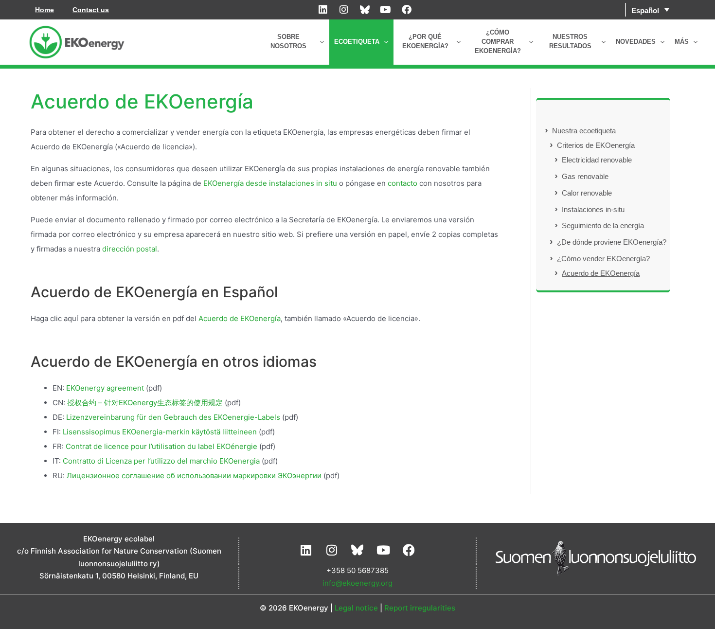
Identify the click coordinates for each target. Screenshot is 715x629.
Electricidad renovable (597, 160)
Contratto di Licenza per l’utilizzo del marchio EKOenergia (161, 461)
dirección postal (129, 248)
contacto (401, 183)
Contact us (90, 10)
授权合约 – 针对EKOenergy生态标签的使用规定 (145, 402)
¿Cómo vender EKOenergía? (603, 258)
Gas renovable (585, 176)
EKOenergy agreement (105, 388)
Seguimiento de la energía (603, 225)
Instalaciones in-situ (593, 209)
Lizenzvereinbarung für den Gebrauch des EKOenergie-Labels (173, 417)
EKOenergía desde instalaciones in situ (271, 183)
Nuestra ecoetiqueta (584, 130)
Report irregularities (419, 607)
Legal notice (356, 607)
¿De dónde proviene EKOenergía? (611, 242)
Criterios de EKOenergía (596, 145)
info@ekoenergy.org (357, 583)
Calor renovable (587, 193)
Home (44, 10)
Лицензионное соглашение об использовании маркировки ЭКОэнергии (194, 475)
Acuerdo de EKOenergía (239, 318)
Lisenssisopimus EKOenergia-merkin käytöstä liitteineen (160, 431)
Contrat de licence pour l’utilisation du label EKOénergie (161, 446)
